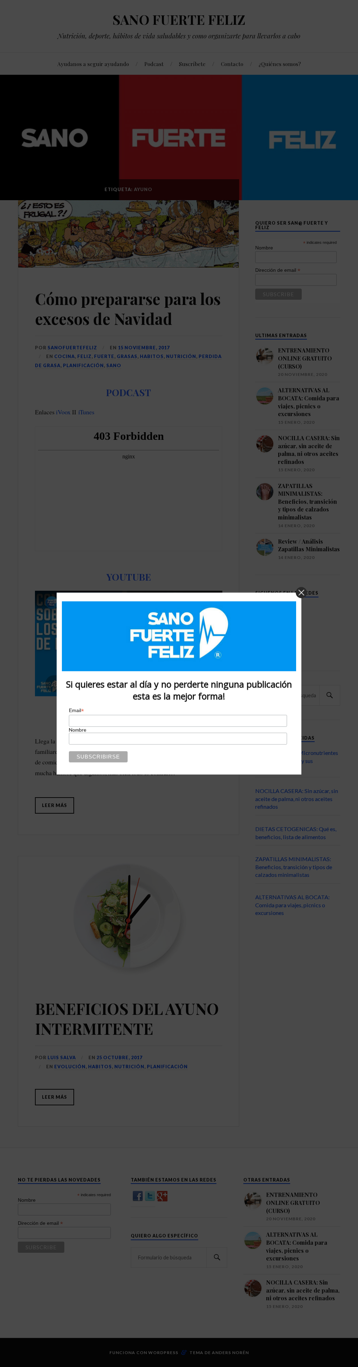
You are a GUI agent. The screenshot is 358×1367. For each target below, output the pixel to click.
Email (76, 710)
